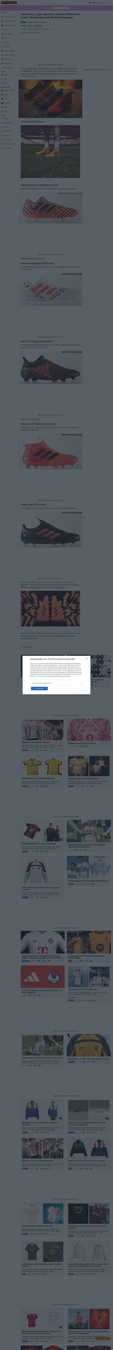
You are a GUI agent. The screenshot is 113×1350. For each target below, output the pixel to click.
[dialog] (56, 675)
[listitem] (56, 683)
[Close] (87, 659)
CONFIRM (39, 688)
